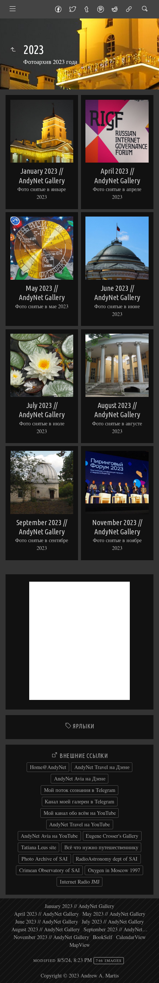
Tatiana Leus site (38, 847)
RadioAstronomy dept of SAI (107, 858)
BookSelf (102, 937)
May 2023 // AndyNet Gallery (113, 913)
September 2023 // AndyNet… (116, 929)
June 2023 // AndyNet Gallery (46, 921)
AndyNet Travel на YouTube (79, 824)
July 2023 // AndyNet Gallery (113, 921)
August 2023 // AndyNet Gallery (45, 929)
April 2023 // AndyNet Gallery (46, 913)
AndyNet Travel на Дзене (101, 767)
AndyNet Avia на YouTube (49, 835)
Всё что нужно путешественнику (101, 847)
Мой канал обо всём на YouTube (80, 812)
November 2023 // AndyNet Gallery (51, 937)
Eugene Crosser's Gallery (112, 835)
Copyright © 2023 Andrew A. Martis (80, 975)
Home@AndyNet (48, 767)
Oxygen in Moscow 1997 (114, 870)
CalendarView (131, 937)
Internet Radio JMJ (79, 881)
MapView (80, 944)
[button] (11, 971)
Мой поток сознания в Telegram (79, 789)
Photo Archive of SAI (44, 858)
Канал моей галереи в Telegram (79, 801)
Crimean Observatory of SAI (49, 870)
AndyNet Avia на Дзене (79, 778)
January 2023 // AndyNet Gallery (79, 905)
